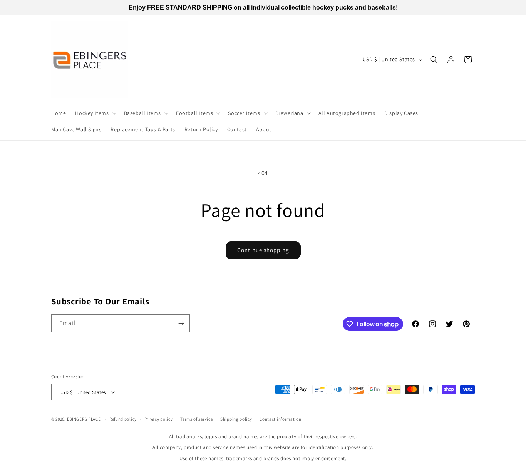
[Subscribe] (181, 323)
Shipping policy (236, 419)
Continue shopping (263, 250)
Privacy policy (158, 419)
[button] (94, 113)
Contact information (280, 419)
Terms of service (196, 419)
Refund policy (123, 419)
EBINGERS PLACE (84, 419)
